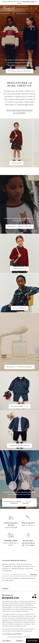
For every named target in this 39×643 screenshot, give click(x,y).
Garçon (14, 503)
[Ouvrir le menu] (36, 8)
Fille (28, 501)
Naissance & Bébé (12, 501)
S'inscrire (33, 574)
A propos (5, 588)
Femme (25, 503)
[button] (27, 8)
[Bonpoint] (8, 8)
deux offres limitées (29, 1)
